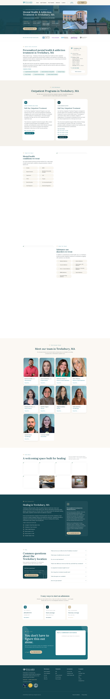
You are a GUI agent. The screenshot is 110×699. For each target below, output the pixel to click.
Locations (63, 2)
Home (24, 9)
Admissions (58, 2)
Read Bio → (27, 382)
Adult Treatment (43, 2)
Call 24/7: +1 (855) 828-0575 (30, 679)
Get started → (27, 617)
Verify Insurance (78, 71)
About (37, 2)
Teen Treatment (51, 2)
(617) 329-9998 (75, 68)
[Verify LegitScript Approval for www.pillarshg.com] (25, 687)
